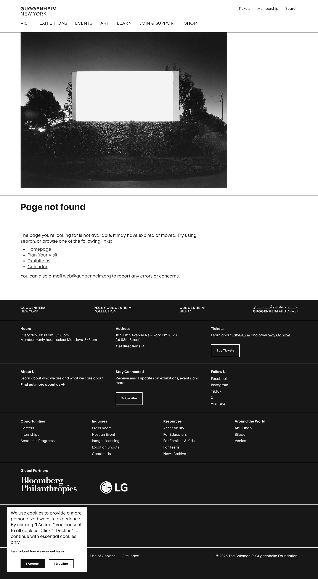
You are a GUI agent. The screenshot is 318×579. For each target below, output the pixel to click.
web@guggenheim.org (87, 276)
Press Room (102, 428)
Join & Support (158, 23)
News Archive (174, 454)
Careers (27, 428)
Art (104, 23)
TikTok (216, 391)
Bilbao (240, 434)
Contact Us (101, 454)
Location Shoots (105, 447)
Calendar (37, 266)
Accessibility (173, 428)
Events (83, 23)
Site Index (130, 556)
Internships (30, 434)
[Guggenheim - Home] (38, 11)
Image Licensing (105, 441)
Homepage (39, 249)
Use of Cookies (103, 556)
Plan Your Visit (42, 255)
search (28, 241)
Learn (124, 23)
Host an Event (103, 434)
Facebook (219, 378)
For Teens (171, 447)
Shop (190, 23)
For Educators (175, 434)
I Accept (33, 563)
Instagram (219, 385)
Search (291, 8)
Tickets (245, 8)
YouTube (218, 404)
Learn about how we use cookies (35, 551)
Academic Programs (38, 441)
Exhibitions (53, 23)
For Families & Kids (179, 441)
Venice (240, 441)
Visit (26, 23)
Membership (267, 8)
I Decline (61, 563)
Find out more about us (40, 384)
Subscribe (129, 398)
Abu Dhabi (243, 428)
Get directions (128, 346)
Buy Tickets (225, 350)
